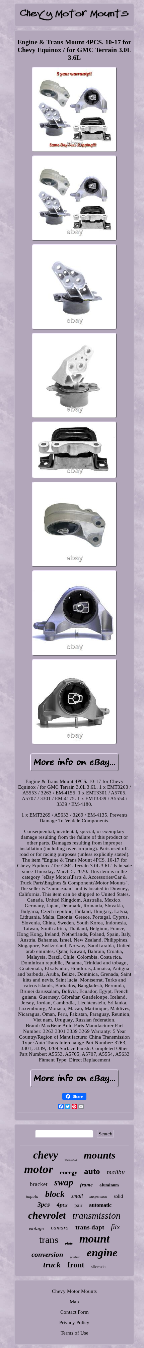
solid (118, 1196)
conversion (47, 1255)
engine (102, 1253)
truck (52, 1264)
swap (63, 1182)
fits (115, 1226)
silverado (98, 1266)
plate (69, 1243)
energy (68, 1172)
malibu (116, 1172)
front (75, 1265)
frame (86, 1184)
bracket (39, 1184)
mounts (100, 1155)
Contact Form (74, 1312)
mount (94, 1238)
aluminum (109, 1184)
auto (92, 1171)
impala (32, 1196)
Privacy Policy (74, 1322)
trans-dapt (89, 1227)
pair (78, 1205)
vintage (36, 1228)
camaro (60, 1227)
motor (38, 1169)
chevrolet (47, 1215)
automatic (100, 1205)
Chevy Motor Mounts (74, 1291)
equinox (71, 1159)
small (77, 1196)
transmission (96, 1215)
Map (74, 1301)
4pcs (62, 1204)
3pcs (44, 1204)
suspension (98, 1196)
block (55, 1194)
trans (48, 1239)
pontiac (75, 1257)
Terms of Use (74, 1333)
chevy (45, 1155)
